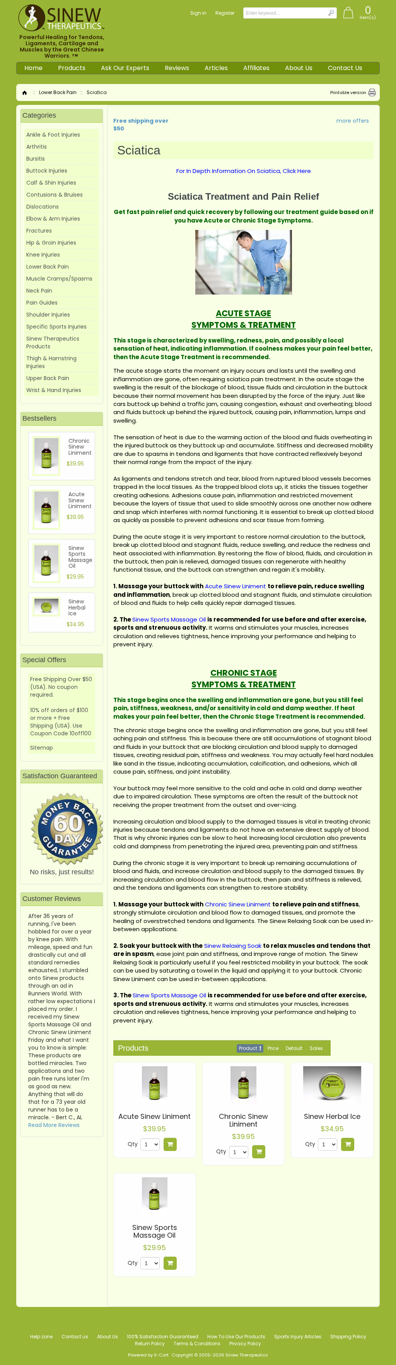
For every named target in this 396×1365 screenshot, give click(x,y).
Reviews (177, 67)
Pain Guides (42, 303)
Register (224, 13)
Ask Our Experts (125, 67)
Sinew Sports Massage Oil (154, 1231)
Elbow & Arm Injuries (53, 219)
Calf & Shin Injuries (51, 183)
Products (71, 67)
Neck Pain (39, 291)
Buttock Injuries (46, 171)
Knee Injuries (43, 255)
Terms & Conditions (197, 1343)
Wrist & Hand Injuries (53, 390)
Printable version (348, 92)
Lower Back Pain (58, 92)
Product (248, 1048)
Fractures (39, 231)
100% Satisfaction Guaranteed (162, 1336)
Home (33, 67)
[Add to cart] (170, 1144)
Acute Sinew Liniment (154, 1116)
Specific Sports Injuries (56, 327)
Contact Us (345, 67)
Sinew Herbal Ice (332, 1116)
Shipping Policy (348, 1336)
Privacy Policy (245, 1343)
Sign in (198, 13)
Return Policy (150, 1343)
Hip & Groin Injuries (51, 243)
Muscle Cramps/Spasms (59, 279)
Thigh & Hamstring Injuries (51, 362)
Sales (316, 1048)
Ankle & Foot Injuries (53, 135)
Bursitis (35, 159)
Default (294, 1048)
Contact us (74, 1336)
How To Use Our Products (236, 1336)
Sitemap (41, 748)
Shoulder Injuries (48, 315)
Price (273, 1048)
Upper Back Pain (47, 378)
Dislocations (42, 207)
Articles (216, 67)
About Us (298, 67)
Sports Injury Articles (297, 1336)
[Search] (330, 12)
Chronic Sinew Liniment (243, 1120)
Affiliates (256, 67)
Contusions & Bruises (54, 195)
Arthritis (36, 147)
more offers (352, 121)
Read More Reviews (54, 1125)
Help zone (41, 1336)
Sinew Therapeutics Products (52, 342)
